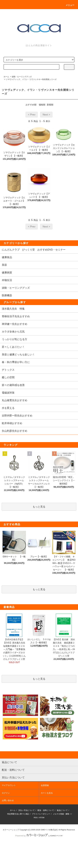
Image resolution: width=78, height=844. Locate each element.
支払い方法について (26, 810)
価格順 (42, 104)
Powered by (20, 836)
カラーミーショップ (11, 830)
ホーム (6, 77)
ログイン (6, 793)
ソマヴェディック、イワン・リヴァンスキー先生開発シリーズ (31, 79)
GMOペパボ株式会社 (49, 830)
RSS (36, 818)
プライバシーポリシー (41, 814)
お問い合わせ (8, 800)
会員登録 (45, 785)
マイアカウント (9, 785)
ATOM (41, 818)
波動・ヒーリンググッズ (22, 77)
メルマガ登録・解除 (61, 814)
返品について (62, 810)
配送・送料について (46, 810)
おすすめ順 (31, 104)
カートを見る (47, 793)
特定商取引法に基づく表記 (18, 814)
